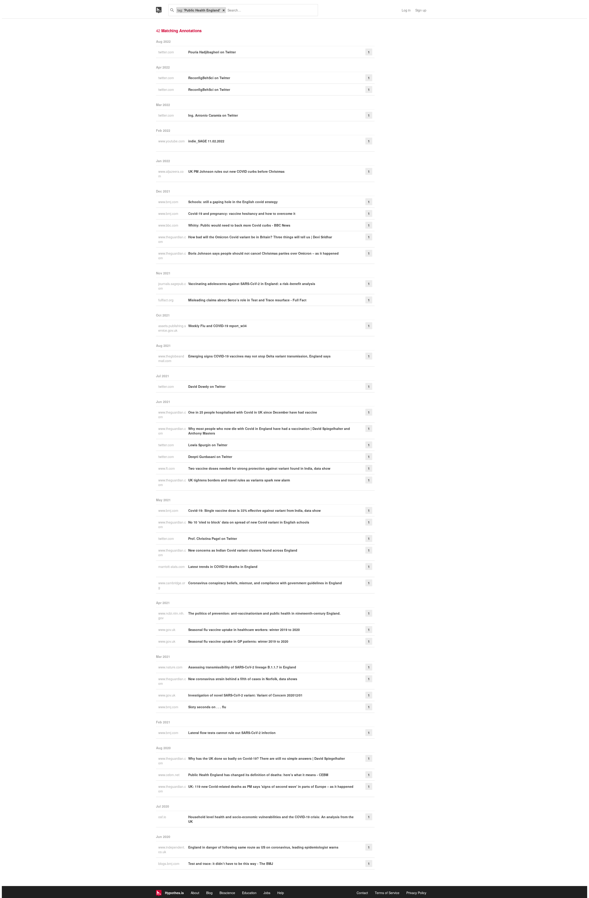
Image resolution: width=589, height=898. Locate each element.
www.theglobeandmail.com (171, 358)
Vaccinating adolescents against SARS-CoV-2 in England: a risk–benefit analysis (251, 283)
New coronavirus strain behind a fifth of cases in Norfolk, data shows (242, 678)
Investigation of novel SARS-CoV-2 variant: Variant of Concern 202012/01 (245, 695)
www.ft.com (167, 468)
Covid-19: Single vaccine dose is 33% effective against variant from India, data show (254, 510)
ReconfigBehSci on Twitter (209, 77)
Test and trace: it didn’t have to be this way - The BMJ (230, 863)
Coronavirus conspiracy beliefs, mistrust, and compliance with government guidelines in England (265, 583)
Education (249, 892)
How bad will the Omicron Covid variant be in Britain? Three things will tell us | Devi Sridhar (260, 237)
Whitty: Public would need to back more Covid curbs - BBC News (239, 225)
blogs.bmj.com (169, 863)
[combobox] (270, 10)
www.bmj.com (168, 201)
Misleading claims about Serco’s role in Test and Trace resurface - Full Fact (247, 300)
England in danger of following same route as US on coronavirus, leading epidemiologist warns (263, 847)
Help (280, 892)
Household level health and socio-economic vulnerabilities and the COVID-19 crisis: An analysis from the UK (271, 819)
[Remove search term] (223, 10)
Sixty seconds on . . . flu (207, 707)
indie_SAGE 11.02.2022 (206, 141)
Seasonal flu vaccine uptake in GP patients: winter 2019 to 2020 (238, 641)
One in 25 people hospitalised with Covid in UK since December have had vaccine (252, 412)
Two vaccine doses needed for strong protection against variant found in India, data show (259, 468)
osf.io (162, 817)
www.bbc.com (168, 225)
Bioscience (227, 892)
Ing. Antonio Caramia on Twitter (213, 115)
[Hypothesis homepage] (162, 10)
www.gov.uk (167, 629)
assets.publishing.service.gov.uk (172, 328)
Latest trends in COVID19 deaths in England (222, 566)
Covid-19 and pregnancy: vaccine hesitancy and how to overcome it (241, 213)
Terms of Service (387, 892)
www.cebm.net (169, 774)
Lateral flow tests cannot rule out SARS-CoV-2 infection (232, 732)
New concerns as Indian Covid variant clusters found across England (242, 550)
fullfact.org (166, 300)
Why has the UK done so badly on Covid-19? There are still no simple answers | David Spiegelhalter (266, 758)
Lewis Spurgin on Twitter (207, 445)
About (195, 892)
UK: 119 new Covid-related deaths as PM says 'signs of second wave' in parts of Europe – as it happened (270, 786)
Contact (362, 892)
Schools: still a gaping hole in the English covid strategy (233, 201)
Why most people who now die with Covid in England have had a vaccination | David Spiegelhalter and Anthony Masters (269, 430)
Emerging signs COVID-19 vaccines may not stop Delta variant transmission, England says (259, 356)
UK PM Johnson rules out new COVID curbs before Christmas (236, 171)
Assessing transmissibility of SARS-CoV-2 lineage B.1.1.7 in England (242, 667)
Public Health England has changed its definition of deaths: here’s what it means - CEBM (258, 774)
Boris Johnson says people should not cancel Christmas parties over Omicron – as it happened (263, 253)
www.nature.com (170, 667)
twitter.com (166, 52)
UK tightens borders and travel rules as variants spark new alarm (239, 480)
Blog (209, 892)
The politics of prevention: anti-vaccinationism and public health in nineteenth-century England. (264, 613)
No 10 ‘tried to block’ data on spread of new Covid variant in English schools (248, 522)
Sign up (420, 10)
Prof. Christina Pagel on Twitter (212, 538)
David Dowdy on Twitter (206, 386)
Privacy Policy (416, 892)
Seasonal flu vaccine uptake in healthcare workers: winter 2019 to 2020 (244, 629)
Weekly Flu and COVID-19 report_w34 (217, 325)
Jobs (266, 892)
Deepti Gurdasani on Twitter (210, 456)
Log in (406, 10)
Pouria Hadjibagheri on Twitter (212, 52)
